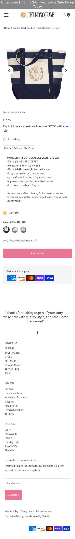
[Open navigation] (6, 15)
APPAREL (9, 348)
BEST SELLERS (12, 369)
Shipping (9, 401)
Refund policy (11, 511)
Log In (8, 429)
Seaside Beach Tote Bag (24, 28)
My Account (11, 433)
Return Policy (11, 405)
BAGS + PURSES (13, 352)
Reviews (9, 389)
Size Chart (29, 148)
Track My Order (12, 442)
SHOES (8, 357)
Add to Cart (37, 253)
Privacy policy (27, 511)
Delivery (17, 148)
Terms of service (44, 511)
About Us (9, 450)
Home (7, 28)
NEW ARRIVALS (13, 365)
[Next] (66, 70)
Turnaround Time (13, 393)
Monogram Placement (16, 397)
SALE (7, 373)
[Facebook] (37, 333)
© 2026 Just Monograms (17, 516)
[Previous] (9, 70)
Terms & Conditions (14, 410)
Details (7, 148)
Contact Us (10, 438)
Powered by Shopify (40, 516)
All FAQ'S (9, 414)
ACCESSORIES (12, 361)
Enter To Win (11, 446)
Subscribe (13, 495)
